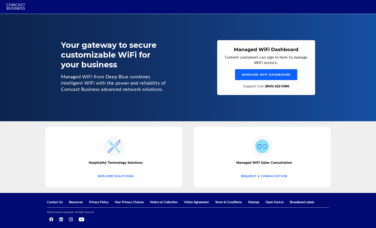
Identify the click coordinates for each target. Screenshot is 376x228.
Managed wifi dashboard (266, 74)
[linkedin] (61, 219)
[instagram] (71, 219)
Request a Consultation (264, 176)
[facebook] (51, 219)
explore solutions (116, 176)
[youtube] (81, 219)
